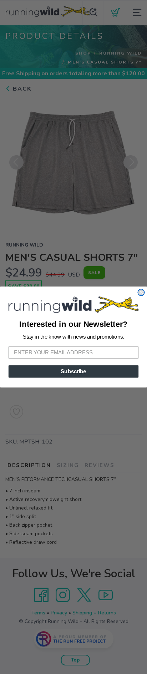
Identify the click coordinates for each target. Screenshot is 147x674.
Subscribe (73, 371)
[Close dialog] (141, 292)
